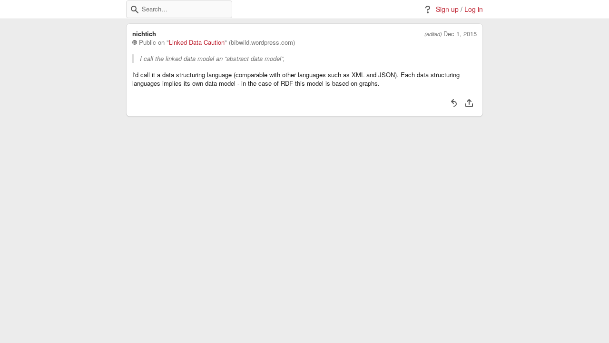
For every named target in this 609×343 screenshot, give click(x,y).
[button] (134, 9)
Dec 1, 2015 (460, 34)
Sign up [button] (447, 9)
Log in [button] (473, 9)
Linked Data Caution (197, 42)
